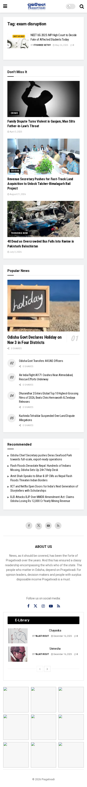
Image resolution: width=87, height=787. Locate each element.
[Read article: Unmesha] (18, 654)
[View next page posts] (47, 669)
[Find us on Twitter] (38, 526)
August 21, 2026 (17, 194)
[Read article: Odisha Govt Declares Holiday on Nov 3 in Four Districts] (43, 305)
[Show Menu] (5, 6)
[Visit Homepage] (36, 6)
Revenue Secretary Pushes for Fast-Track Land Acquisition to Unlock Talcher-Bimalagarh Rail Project (40, 184)
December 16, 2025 (62, 636)
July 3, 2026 (15, 252)
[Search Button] (82, 6)
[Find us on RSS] (58, 525)
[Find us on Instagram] (43, 606)
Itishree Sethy (42, 45)
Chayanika (55, 630)
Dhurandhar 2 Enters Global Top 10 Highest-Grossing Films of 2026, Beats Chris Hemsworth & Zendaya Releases (48, 397)
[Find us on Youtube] (48, 525)
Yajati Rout (42, 636)
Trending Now (19, 233)
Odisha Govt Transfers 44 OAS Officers (41, 361)
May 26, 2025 (61, 45)
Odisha (15, 171)
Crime (14, 113)
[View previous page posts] (40, 669)
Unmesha (55, 649)
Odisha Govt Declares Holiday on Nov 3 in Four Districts (34, 340)
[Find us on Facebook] (29, 525)
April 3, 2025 (15, 132)
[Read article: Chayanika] (18, 636)
